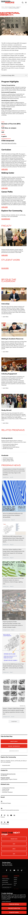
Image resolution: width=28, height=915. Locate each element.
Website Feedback (5, 878)
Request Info (14, 838)
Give (14, 853)
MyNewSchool (5, 880)
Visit (14, 843)
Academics (18, 6)
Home (2, 6)
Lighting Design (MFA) (8, 460)
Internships (5, 304)
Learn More (4, 206)
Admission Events (14, 750)
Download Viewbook (7, 792)
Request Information (14, 746)
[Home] (7, 2)
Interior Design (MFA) (8, 459)
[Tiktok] (21, 870)
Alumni (15, 881)
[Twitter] (10, 870)
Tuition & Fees (5, 789)
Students (15, 877)
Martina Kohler (4, 779)
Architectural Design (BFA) (7, 75)
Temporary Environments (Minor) (11, 447)
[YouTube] (14, 870)
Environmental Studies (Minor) (10, 444)
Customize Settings (14, 904)
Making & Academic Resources (12, 339)
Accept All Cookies (14, 912)
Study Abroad (6, 410)
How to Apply (14, 741)
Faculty (6, 226)
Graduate (4, 455)
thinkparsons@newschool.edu (8, 774)
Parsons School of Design (10, 6)
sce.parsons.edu (5, 218)
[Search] (22, 2)
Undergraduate (4, 7)
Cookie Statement (6, 901)
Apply (14, 848)
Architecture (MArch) (8, 458)
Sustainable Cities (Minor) (9, 445)
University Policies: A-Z (6, 887)
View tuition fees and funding (8, 143)
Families (15, 879)
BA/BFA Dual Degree (8, 448)
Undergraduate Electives (8, 787)
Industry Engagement (9, 374)
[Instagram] (18, 870)
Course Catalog (5, 882)
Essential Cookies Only (14, 908)
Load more (14, 721)
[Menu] (26, 2)
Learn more (4, 169)
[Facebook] (7, 870)
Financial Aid (5, 790)
